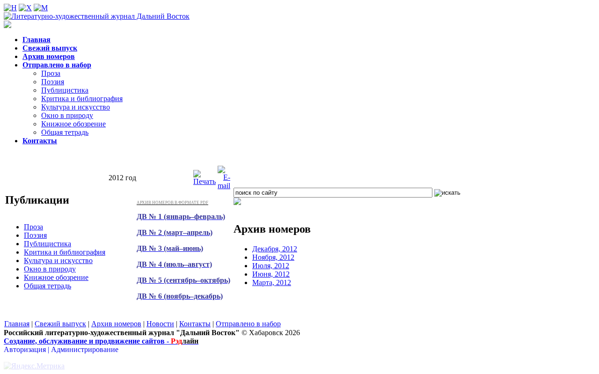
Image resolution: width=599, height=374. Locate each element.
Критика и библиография (82, 99)
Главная (16, 324)
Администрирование (84, 349)
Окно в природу (67, 115)
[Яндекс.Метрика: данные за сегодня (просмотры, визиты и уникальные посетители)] (34, 366)
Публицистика (64, 90)
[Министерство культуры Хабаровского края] (237, 202)
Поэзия (52, 82)
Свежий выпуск (60, 324)
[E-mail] (224, 186)
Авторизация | (27, 349)
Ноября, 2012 (273, 257)
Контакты (195, 324)
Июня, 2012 (271, 274)
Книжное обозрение (73, 124)
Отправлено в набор (248, 324)
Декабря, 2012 (274, 249)
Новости (160, 324)
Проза (50, 73)
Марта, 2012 (271, 282)
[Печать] (204, 181)
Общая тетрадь (64, 132)
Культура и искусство (75, 107)
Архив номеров (116, 324)
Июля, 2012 (270, 266)
